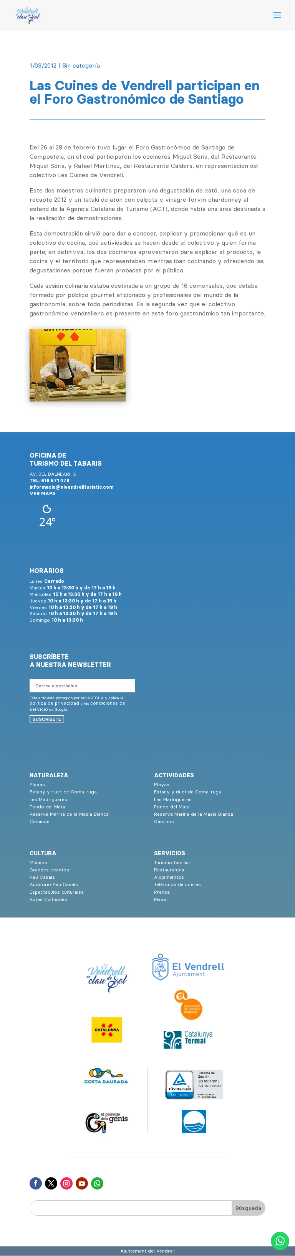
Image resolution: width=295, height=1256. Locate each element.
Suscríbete (47, 719)
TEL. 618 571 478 (50, 480)
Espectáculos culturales (57, 892)
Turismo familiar (172, 862)
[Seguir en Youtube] (82, 1183)
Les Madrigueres (48, 799)
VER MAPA (43, 493)
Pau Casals (42, 877)
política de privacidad (54, 703)
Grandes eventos (49, 870)
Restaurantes (169, 870)
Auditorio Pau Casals (54, 884)
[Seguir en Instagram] (66, 1183)
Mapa (160, 899)
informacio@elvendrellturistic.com (71, 487)
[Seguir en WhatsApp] (97, 1183)
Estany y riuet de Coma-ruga (63, 792)
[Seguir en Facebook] (36, 1183)
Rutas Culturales (48, 899)
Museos (38, 862)
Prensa (162, 892)
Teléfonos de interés (177, 884)
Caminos (40, 821)
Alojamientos (169, 877)
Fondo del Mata (47, 807)
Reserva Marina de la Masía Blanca (69, 814)
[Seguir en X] (51, 1183)
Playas (37, 784)
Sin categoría (81, 65)
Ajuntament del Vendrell (147, 1251)
